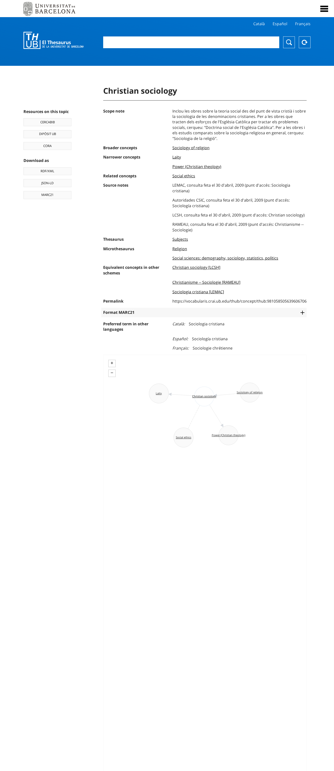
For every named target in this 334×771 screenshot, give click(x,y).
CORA (47, 146)
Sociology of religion (191, 147)
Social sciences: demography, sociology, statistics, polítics (225, 258)
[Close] (324, 9)
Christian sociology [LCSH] (196, 267)
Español (280, 23)
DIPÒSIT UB (47, 134)
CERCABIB (47, 122)
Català (259, 23)
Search (289, 42)
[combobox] (191, 42)
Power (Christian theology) (196, 166)
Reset (305, 42)
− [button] (112, 373)
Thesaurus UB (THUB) (53, 40)
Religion (179, 248)
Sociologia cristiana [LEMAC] (198, 292)
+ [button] (112, 363)
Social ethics (183, 176)
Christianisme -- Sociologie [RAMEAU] (206, 282)
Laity (176, 157)
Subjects (180, 239)
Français (303, 23)
